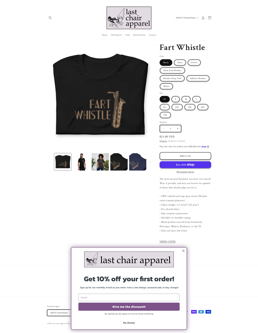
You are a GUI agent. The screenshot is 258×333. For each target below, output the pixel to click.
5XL (165, 115)
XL (164, 107)
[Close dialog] (183, 250)
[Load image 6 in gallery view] (81, 161)
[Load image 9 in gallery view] (137, 161)
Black (166, 62)
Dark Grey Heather (172, 70)
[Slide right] (150, 162)
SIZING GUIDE (168, 241)
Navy (180, 62)
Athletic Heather (198, 78)
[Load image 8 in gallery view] (119, 161)
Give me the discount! (129, 306)
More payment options (185, 172)
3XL (190, 107)
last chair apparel (59, 324)
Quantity (163, 122)
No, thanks (129, 322)
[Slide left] (50, 162)
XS (164, 99)
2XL (177, 107)
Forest (194, 62)
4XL (203, 107)
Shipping (163, 141)
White (166, 86)
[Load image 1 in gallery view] (62, 161)
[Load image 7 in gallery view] (100, 161)
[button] (50, 18)
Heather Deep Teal (172, 78)
